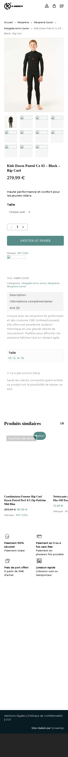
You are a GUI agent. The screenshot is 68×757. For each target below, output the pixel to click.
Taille (11, 204)
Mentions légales (15, 715)
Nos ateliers (42, 625)
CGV (8, 719)
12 (14, 358)
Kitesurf (9, 621)
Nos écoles (42, 621)
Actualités (41, 629)
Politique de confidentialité (45, 715)
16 (22, 358)
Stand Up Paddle (15, 636)
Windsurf (9, 625)
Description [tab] (18, 295)
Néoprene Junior (43, 22)
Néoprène (23, 22)
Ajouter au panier (35, 240)
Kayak (8, 633)
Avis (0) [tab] (15, 308)
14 (18, 358)
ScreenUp (57, 727)
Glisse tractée (13, 640)
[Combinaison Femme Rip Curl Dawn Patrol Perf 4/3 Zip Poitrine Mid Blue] (26, 462)
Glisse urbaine (13, 644)
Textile (8, 648)
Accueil (8, 22)
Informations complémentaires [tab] (31, 301)
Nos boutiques (44, 617)
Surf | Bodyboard (15, 629)
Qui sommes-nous (46, 614)
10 (9, 358)
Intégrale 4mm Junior (16, 28)
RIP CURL (23, 253)
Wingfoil (9, 617)
